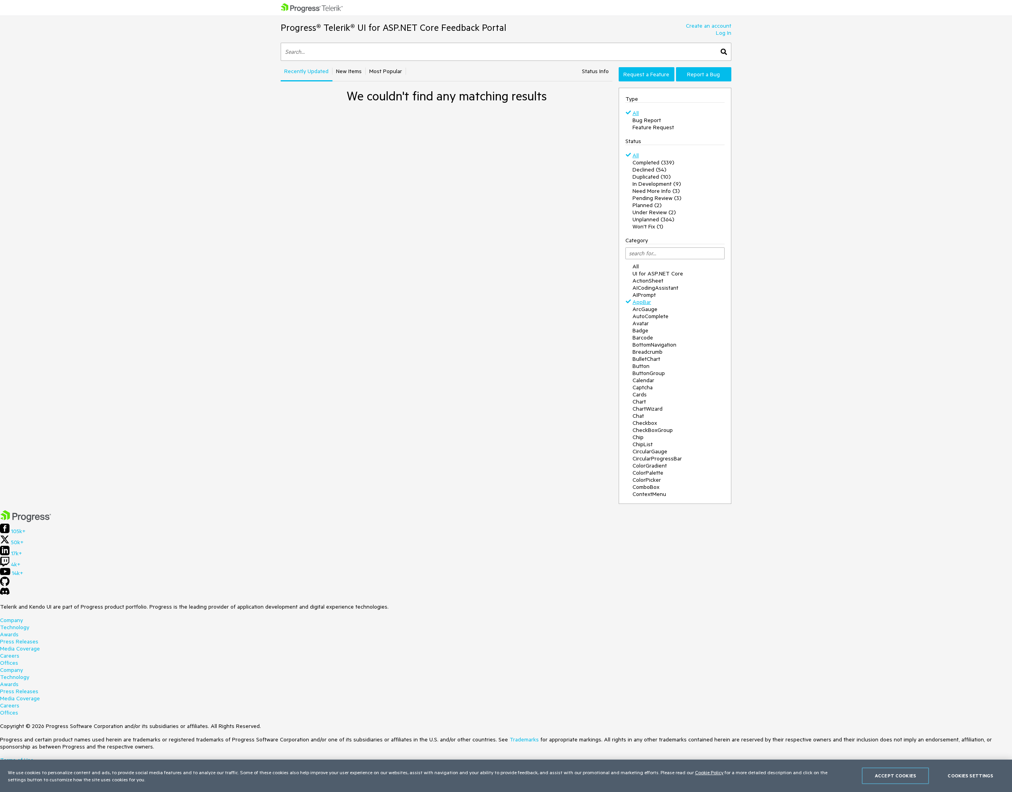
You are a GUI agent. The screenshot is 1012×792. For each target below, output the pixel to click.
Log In (723, 32)
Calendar (643, 380)
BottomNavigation (654, 344)
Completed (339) (653, 162)
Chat (638, 415)
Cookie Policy (709, 772)
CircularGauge (649, 451)
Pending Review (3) (657, 198)
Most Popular (385, 71)
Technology (14, 627)
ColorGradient (649, 465)
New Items (349, 71)
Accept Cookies (895, 776)
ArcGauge (644, 309)
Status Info (595, 71)
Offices (9, 662)
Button (640, 366)
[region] (506, 776)
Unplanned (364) (653, 219)
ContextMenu (649, 494)
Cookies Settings (970, 776)
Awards (9, 634)
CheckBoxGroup (652, 430)
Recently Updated (306, 71)
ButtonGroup (648, 373)
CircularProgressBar (657, 458)
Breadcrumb (647, 351)
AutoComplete (650, 316)
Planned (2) (647, 205)
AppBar (641, 301)
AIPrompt (644, 294)
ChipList (642, 444)
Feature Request (653, 127)
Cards (639, 394)
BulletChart (646, 358)
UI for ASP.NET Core (657, 273)
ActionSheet (647, 280)
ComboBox (645, 486)
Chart (639, 401)
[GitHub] (4, 584)
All (635, 113)
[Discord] (4, 593)
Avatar (640, 323)
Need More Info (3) (656, 190)
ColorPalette (647, 472)
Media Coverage (20, 648)
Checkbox (644, 422)
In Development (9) (656, 183)
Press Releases (19, 641)
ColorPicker (646, 479)
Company (11, 620)
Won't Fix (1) (647, 226)
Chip (638, 437)
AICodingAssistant (655, 287)
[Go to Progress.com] (25, 520)
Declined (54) (649, 169)
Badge (640, 330)
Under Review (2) (654, 212)
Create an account (708, 25)
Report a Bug (703, 74)
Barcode (642, 337)
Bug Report (646, 120)
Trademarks (524, 739)
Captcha (642, 387)
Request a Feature (646, 74)
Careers (9, 655)
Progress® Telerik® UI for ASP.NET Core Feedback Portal (393, 27)
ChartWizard (647, 408)
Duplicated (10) (651, 176)
